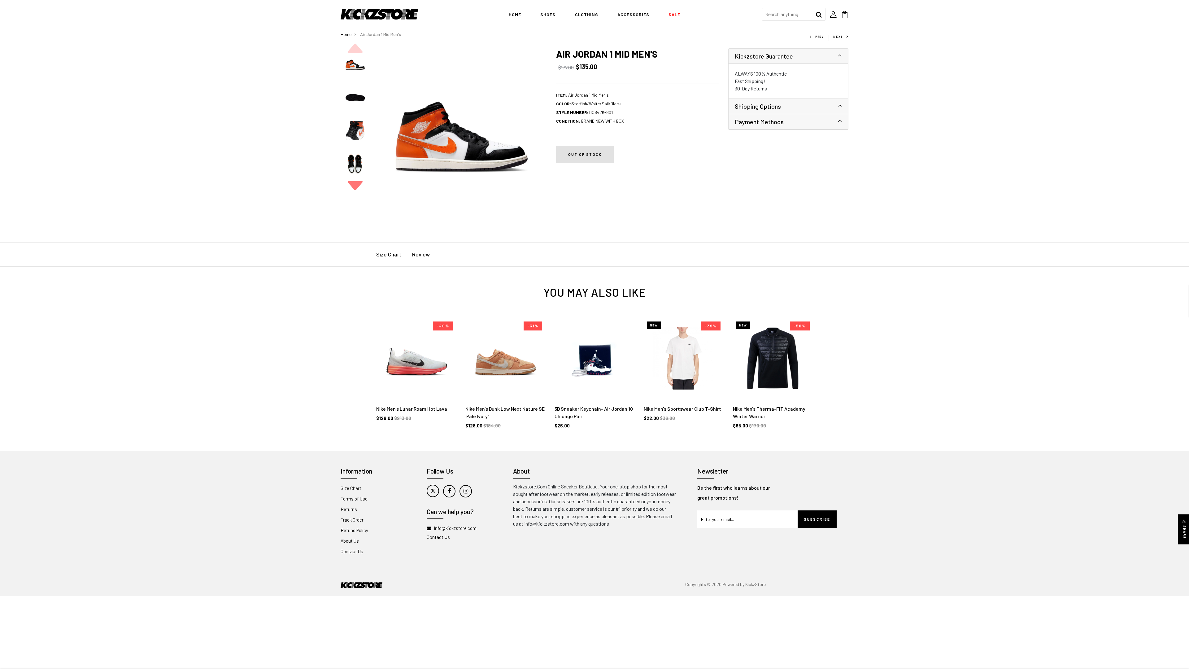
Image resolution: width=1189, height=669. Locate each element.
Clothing (586, 14)
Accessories (633, 14)
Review (421, 254)
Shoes (547, 14)
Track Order (352, 520)
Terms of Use (354, 498)
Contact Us (352, 551)
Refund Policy (354, 530)
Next (838, 36)
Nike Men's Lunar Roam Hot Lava (411, 409)
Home (515, 14)
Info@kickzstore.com (455, 528)
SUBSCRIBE (817, 519)
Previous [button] (355, 48)
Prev (819, 36)
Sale (674, 14)
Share (1184, 532)
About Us (350, 541)
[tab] (788, 56)
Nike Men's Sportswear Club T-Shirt (682, 409)
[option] (355, 64)
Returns (349, 509)
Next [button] (355, 185)
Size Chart (388, 254)
